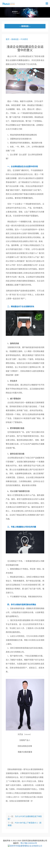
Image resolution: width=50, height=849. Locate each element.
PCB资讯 (24, 39)
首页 (7, 39)
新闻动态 (15, 39)
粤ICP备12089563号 (28, 843)
